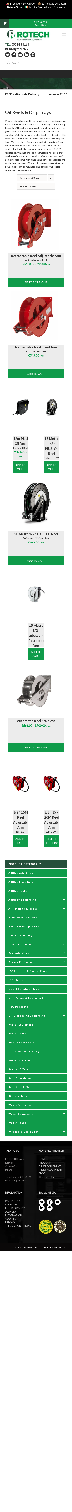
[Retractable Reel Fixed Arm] (36, 316)
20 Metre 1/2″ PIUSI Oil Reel (36, 534)
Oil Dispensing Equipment (26, 1015)
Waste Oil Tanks (20, 1104)
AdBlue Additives (20, 872)
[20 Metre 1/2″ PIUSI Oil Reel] (36, 503)
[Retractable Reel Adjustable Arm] (36, 224)
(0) (46, 22)
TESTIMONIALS (47, 1176)
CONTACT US (12, 1201)
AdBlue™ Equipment (22, 899)
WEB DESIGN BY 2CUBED (55, 1247)
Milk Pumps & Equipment (25, 997)
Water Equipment (20, 1113)
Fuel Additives (18, 953)
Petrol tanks (17, 1033)
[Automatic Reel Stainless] (36, 689)
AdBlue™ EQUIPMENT (50, 1169)
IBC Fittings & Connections (27, 971)
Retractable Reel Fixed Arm (36, 347)
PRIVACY (10, 1222)
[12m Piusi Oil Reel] (21, 407)
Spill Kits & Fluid (20, 1087)
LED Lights (15, 980)
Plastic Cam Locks (21, 1042)
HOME (42, 1159)
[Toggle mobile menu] (64, 33)
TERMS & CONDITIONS (18, 1225)
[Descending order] (51, 177)
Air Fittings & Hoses (23, 908)
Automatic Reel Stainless (36, 721)
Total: (40, 25)
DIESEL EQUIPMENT (50, 1166)
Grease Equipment (21, 962)
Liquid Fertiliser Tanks (24, 988)
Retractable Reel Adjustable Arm (36, 256)
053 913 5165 (20, 44)
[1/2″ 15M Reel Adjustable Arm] (21, 781)
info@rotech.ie (18, 49)
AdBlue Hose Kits (20, 881)
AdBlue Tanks (17, 890)
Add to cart (36, 373)
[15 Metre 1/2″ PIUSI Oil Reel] (52, 407)
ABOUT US (11, 1204)
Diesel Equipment (20, 944)
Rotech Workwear (21, 1060)
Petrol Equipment (20, 1024)
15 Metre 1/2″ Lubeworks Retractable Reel (37, 635)
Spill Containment (21, 1078)
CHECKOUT (39, 22)
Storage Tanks (18, 1096)
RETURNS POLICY (15, 1208)
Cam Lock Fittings (21, 935)
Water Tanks (17, 1122)
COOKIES (10, 1218)
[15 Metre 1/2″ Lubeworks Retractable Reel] (36, 594)
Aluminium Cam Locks (23, 917)
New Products (18, 1006)
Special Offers (18, 1069)
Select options (36, 282)
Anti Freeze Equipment (24, 926)
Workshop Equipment (23, 1131)
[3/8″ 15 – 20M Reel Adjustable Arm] (52, 781)
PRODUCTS (45, 1162)
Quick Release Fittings (24, 1051)
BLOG (42, 1173)
